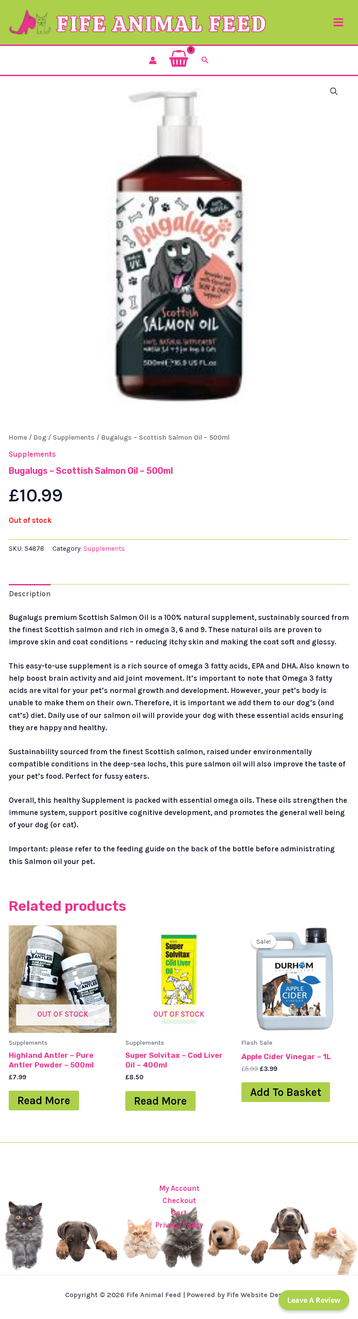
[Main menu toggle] (338, 22)
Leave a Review (314, 1300)
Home (18, 437)
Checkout (179, 1200)
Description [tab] (30, 593)
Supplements (74, 437)
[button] (205, 60)
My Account (179, 1188)
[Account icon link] (153, 60)
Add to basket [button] (285, 1092)
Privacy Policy (179, 1225)
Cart (179, 1212)
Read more (43, 1100)
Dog (40, 437)
